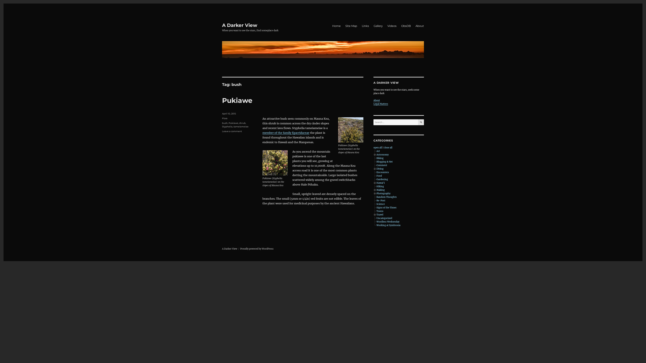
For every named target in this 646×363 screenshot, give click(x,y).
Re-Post (380, 200)
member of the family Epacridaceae (285, 132)
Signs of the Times (386, 207)
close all (388, 147)
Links (365, 26)
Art (378, 151)
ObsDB (406, 26)
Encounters (382, 172)
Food (379, 175)
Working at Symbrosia (388, 225)
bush (225, 123)
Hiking (380, 186)
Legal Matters (380, 104)
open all (377, 147)
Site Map (351, 26)
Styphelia (227, 126)
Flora (224, 118)
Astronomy (382, 154)
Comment (381, 165)
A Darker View (239, 25)
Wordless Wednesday (387, 221)
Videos (392, 26)
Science (380, 204)
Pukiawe (237, 100)
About (420, 26)
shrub (242, 123)
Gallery (378, 26)
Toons (379, 211)
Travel (379, 214)
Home (336, 26)
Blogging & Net (384, 161)
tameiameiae (241, 126)
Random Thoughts (386, 197)
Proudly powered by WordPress (257, 248)
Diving (380, 168)
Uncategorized (384, 218)
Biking (380, 158)
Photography (383, 193)
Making (380, 190)
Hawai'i (380, 183)
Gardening (382, 179)
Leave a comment (232, 131)
